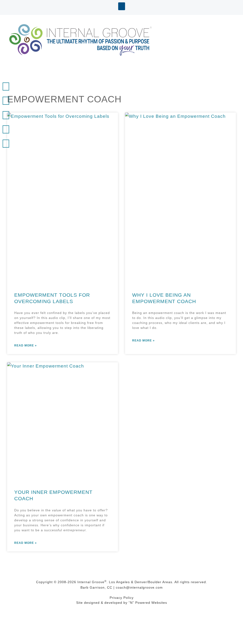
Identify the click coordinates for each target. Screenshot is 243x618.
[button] (121, 6)
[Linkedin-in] (6, 101)
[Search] (6, 158)
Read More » (25, 345)
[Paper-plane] (6, 86)
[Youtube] (6, 115)
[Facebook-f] (6, 129)
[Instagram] (6, 144)
